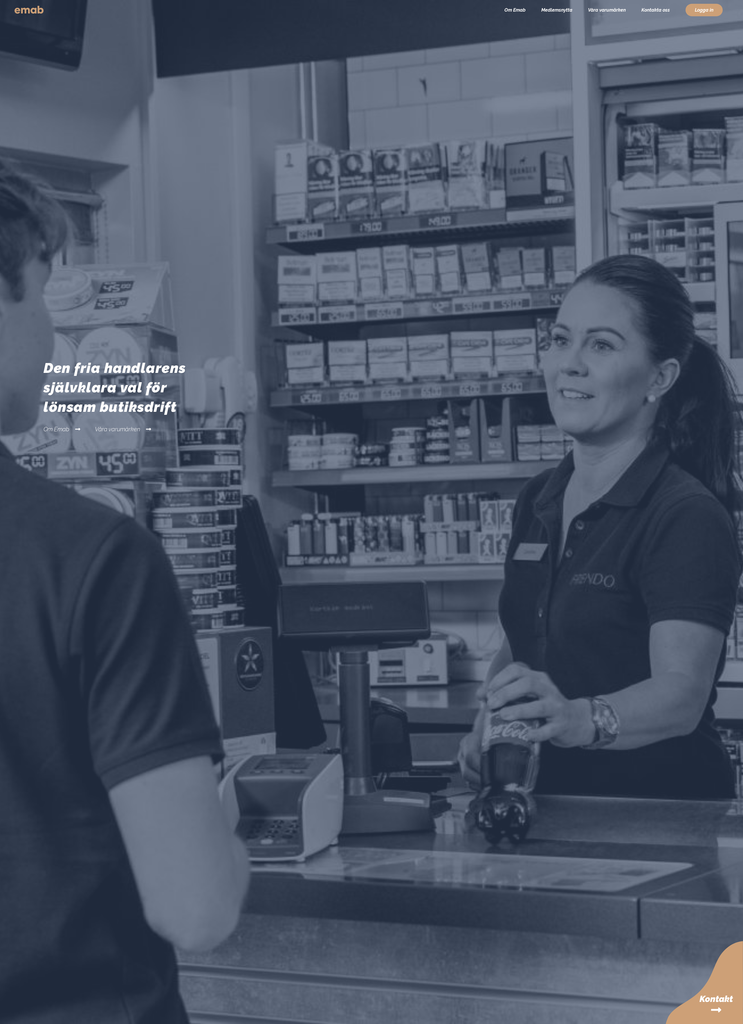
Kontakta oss (655, 10)
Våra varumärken (607, 10)
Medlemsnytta (556, 10)
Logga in (704, 10)
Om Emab (515, 10)
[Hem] (29, 11)
